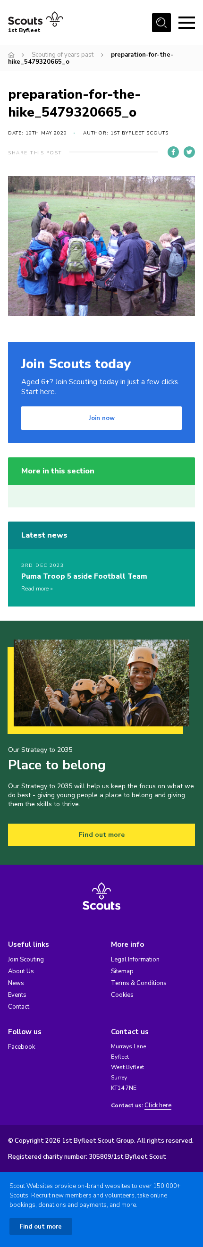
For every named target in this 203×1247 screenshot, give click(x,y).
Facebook (21, 1047)
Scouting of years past (62, 55)
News (16, 983)
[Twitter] (189, 152)
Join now (102, 418)
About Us (21, 971)
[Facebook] (173, 152)
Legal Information (135, 959)
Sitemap (122, 971)
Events (17, 995)
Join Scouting (26, 959)
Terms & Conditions (139, 983)
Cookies (122, 995)
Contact (18, 1007)
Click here (157, 1106)
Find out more (102, 834)
